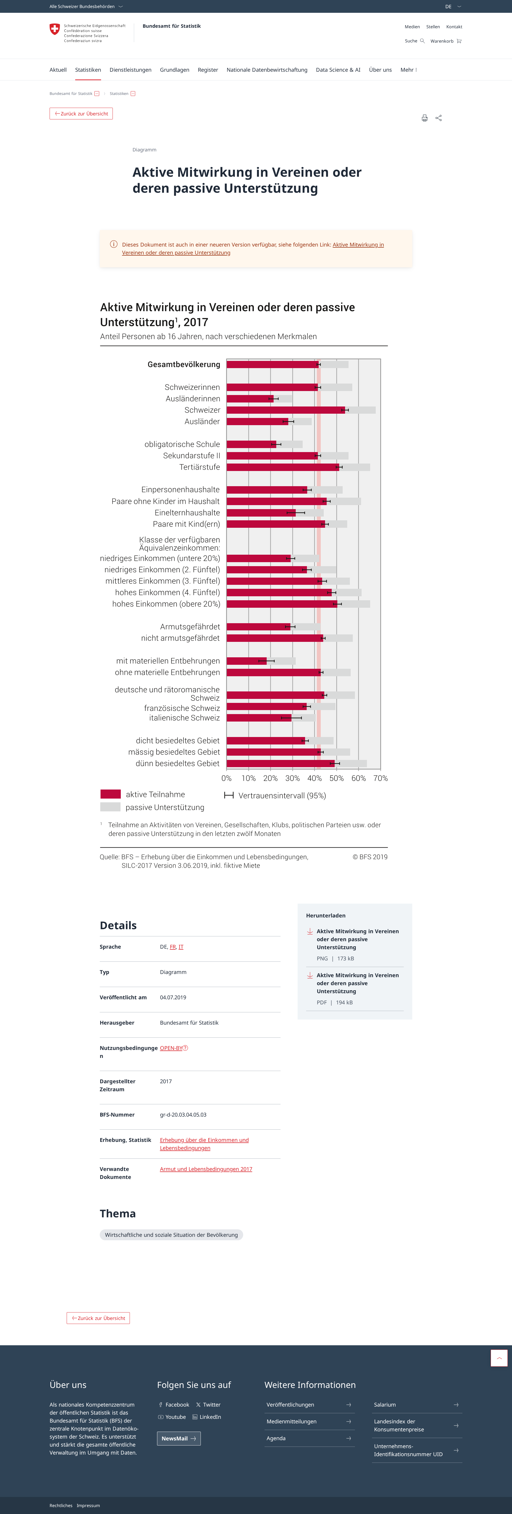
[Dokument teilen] (438, 118)
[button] (58, 69)
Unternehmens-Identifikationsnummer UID (408, 1450)
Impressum (88, 1505)
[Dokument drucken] (424, 118)
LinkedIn (210, 1416)
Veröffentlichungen (290, 1404)
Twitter (212, 1404)
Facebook (177, 1404)
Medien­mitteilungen (292, 1421)
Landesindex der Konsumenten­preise (399, 1425)
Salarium (385, 1404)
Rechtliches (61, 1505)
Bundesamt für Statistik (172, 26)
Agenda (276, 1438)
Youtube (176, 1416)
